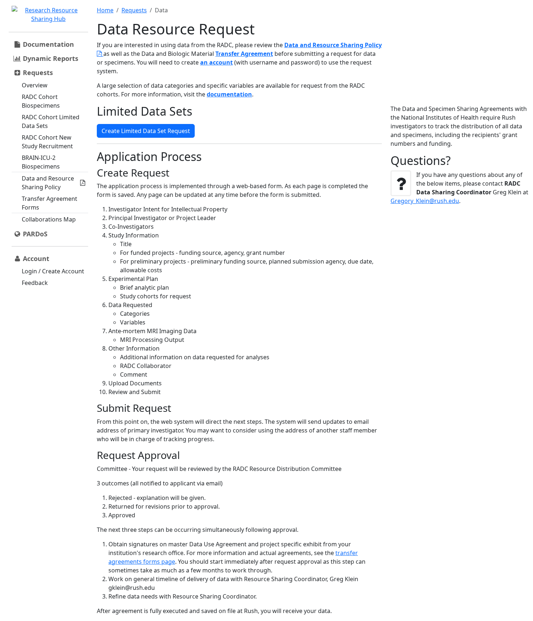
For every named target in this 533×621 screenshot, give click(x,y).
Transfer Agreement (244, 54)
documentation (229, 94)
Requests (134, 10)
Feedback (35, 283)
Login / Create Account (53, 271)
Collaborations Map (49, 219)
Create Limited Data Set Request (146, 131)
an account (216, 62)
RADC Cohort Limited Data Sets (50, 121)
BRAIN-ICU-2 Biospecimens (41, 162)
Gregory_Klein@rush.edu (425, 201)
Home (105, 10)
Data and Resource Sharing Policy (48, 182)
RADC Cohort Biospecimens (41, 101)
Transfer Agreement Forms (49, 203)
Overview (34, 85)
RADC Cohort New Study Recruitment (47, 141)
